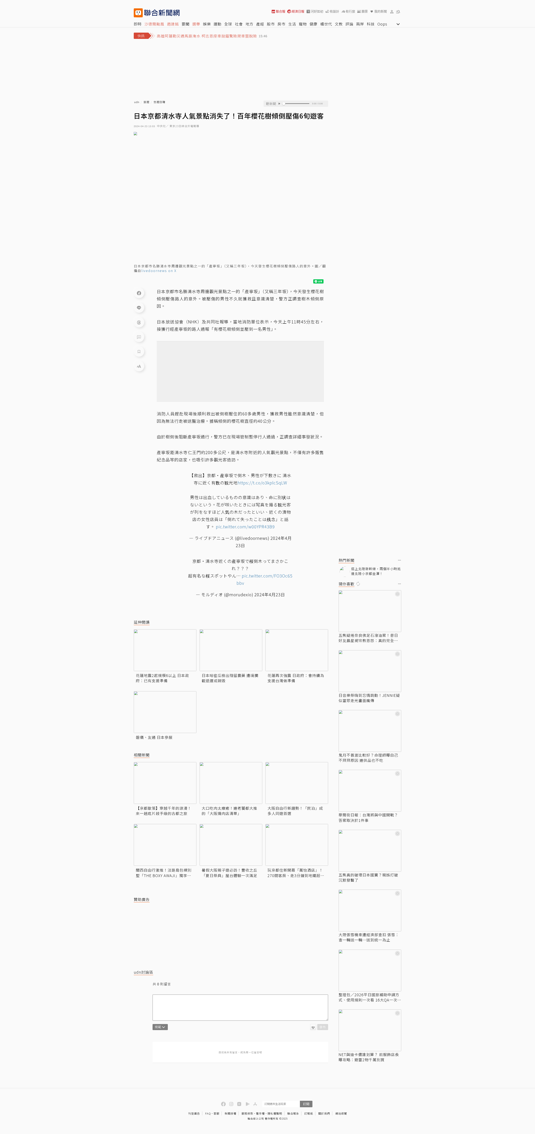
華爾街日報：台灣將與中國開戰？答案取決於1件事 (368, 817)
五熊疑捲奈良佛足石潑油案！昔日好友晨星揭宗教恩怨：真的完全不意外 (368, 638)
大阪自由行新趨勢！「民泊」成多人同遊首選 (295, 811)
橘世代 (326, 24)
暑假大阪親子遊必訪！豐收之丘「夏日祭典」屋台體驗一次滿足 (229, 872)
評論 (349, 24)
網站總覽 (341, 1113)
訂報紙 (308, 1113)
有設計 (334, 11)
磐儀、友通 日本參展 (154, 737)
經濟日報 (298, 11)
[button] (392, 11)
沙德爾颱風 (154, 24)
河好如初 (317, 11)
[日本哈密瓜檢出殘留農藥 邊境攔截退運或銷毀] (231, 650)
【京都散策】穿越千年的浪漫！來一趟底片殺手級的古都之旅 (163, 811)
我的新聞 (380, 11)
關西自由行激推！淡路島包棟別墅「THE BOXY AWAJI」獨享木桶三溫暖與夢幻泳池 (163, 872)
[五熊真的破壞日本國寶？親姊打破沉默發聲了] (370, 851)
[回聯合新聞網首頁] (138, 12)
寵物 (303, 24)
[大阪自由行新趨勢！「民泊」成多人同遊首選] (296, 783)
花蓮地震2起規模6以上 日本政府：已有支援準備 (162, 678)
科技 (371, 24)
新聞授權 (230, 1113)
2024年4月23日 (269, 594)
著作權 (260, 1113)
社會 (239, 24)
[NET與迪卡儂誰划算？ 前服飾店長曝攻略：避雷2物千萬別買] (370, 1030)
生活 (292, 24)
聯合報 (280, 11)
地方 (249, 24)
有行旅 (350, 11)
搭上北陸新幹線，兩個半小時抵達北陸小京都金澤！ (376, 571)
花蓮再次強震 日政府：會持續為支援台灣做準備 (296, 678)
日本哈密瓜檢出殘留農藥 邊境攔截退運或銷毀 (230, 678)
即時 (138, 24)
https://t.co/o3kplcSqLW (262, 483)
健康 (313, 24)
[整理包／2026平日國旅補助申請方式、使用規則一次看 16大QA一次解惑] (370, 970)
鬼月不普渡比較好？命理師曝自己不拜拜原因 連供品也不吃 (368, 757)
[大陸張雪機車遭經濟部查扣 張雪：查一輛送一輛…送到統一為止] (370, 910)
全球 (228, 24)
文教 (339, 24)
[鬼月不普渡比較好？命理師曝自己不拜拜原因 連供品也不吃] (370, 731)
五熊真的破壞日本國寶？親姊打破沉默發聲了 (368, 877)
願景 (365, 11)
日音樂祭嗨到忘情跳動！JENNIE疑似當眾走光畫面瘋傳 (369, 698)
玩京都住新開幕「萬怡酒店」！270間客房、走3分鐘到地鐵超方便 (296, 872)
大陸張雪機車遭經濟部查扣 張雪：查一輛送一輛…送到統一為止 (369, 937)
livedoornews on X (159, 270)
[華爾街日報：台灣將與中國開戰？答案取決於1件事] (370, 791)
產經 (260, 24)
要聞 (186, 24)
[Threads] (139, 322)
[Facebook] (139, 293)
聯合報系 (293, 1113)
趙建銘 (173, 24)
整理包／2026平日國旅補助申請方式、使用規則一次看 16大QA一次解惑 (370, 997)
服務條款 (247, 1113)
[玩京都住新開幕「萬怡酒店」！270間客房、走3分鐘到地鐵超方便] (296, 845)
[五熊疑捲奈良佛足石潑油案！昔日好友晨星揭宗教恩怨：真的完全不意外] (370, 611)
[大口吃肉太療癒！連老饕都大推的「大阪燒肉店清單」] (231, 783)
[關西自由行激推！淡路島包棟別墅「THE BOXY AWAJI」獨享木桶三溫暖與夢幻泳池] (165, 845)
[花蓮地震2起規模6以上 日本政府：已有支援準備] (165, 650)
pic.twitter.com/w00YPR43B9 (245, 527)
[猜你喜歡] (399, 584)
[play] (279, 104)
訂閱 (306, 1104)
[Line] (139, 307)
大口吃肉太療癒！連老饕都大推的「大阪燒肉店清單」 (229, 811)
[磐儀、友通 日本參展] (165, 712)
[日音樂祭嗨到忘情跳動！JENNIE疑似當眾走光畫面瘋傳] (370, 671)
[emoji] (313, 1027)
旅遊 (146, 102)
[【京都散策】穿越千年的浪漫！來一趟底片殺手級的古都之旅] (165, 783)
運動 (218, 24)
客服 (216, 1113)
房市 (281, 24)
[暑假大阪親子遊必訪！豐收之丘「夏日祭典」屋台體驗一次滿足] (231, 845)
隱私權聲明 (275, 1113)
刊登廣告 (194, 1113)
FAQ (208, 1113)
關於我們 (324, 1113)
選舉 (196, 24)
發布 (322, 1027)
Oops (382, 24)
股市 (271, 24)
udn (136, 102)
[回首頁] (162, 12)
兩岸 (360, 24)
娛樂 (207, 24)
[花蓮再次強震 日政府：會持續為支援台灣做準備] (296, 650)
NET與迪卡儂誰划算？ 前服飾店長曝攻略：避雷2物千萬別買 (369, 1057)
